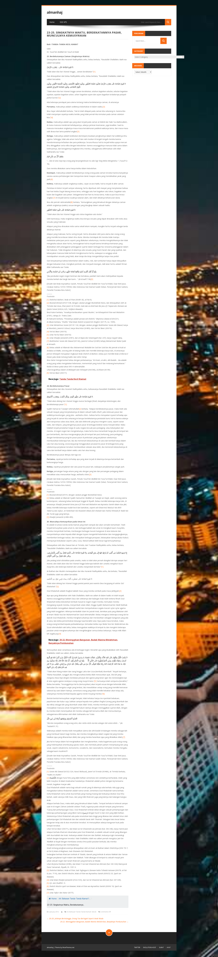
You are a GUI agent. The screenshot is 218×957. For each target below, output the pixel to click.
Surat (161, 947)
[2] (60, 97)
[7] (54, 198)
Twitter (137, 947)
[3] (104, 106)
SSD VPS (63, 22)
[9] (92, 279)
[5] (78, 131)
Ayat (169, 947)
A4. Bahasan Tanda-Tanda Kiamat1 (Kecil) (81, 912)
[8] (72, 202)
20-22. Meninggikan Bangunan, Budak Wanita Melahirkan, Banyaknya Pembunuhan (94, 921)
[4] (52, 117)
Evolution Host (149, 947)
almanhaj (54, 12)
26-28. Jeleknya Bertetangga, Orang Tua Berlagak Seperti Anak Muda (75, 918)
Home (51, 22)
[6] (52, 179)
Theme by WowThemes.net (64, 947)
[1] (94, 71)
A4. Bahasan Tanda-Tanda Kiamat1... (74, 898)
